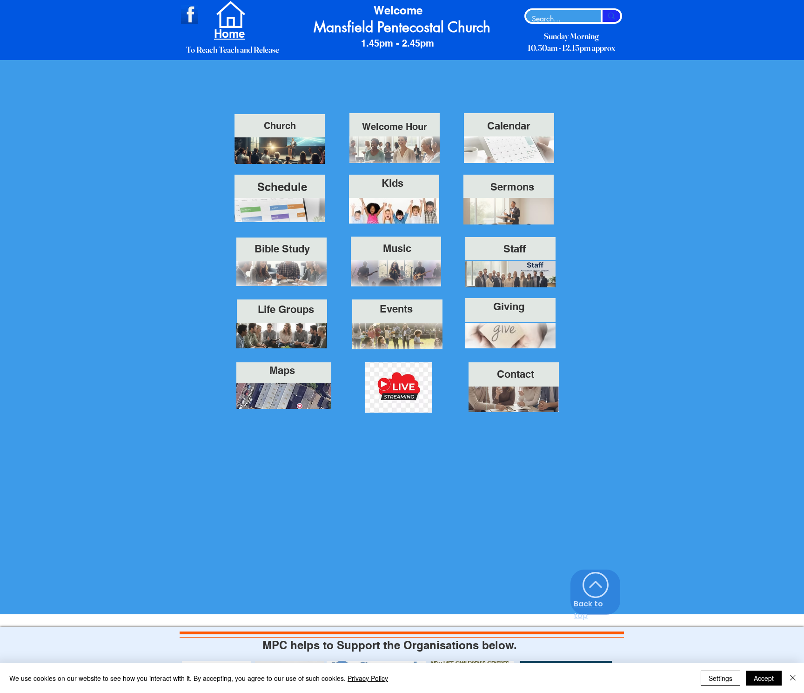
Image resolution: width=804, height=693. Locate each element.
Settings (720, 678)
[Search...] (610, 16)
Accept (764, 678)
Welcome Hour (394, 126)
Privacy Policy (368, 678)
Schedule (282, 186)
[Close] (792, 678)
